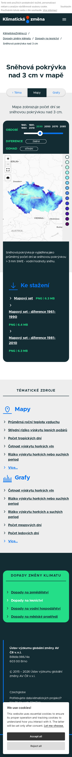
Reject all (36, 745)
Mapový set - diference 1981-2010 (32, 340)
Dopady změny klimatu (17, 38)
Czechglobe (18, 692)
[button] (8, 158)
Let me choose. (54, 725)
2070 (55, 126)
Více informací (50, 10)
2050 (47, 126)
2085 (63, 126)
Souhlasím (65, 6)
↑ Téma (16, 92)
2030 (39, 126)
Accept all (36, 736)
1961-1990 (24, 126)
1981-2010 (32, 126)
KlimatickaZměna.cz (15, 33)
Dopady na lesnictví (47, 38)
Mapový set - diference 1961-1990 (32, 314)
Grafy (56, 92)
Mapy (37, 92)
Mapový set (23, 298)
